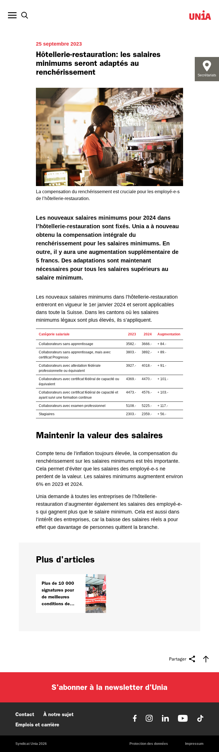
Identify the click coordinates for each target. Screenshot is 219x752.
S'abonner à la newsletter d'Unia (109, 687)
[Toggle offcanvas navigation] (12, 15)
